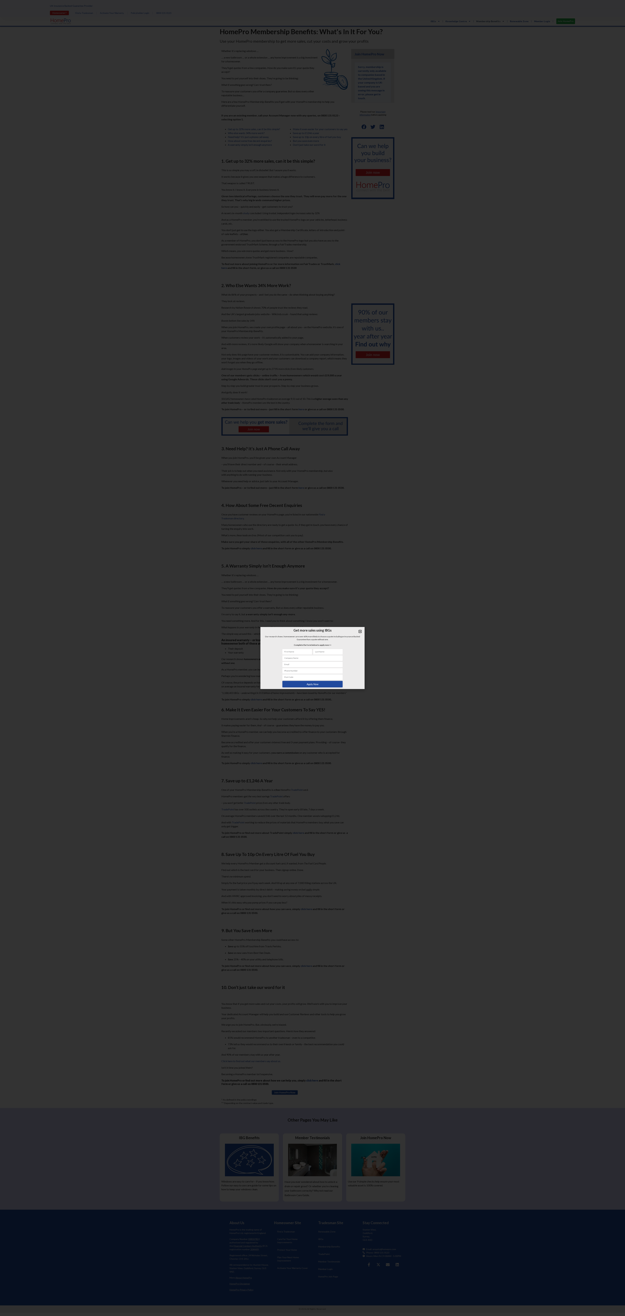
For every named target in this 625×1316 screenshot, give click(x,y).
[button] (360, 631)
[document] (312, 658)
